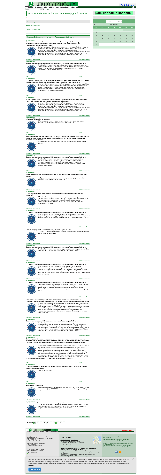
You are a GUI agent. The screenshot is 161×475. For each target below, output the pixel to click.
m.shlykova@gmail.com (36, 440)
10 (64, 423)
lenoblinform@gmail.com (70, 444)
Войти (48, 9)
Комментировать (85, 59)
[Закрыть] (133, 459)
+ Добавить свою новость (33, 59)
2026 (116, 24)
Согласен (35, 469)
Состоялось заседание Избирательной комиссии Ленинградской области (52, 321)
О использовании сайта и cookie (35, 449)
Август (112, 24)
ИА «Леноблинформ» (122, 440)
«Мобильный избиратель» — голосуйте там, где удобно (46, 403)
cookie (97, 459)
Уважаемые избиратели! (34, 385)
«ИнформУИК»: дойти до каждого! (38, 119)
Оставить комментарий (33, 25)
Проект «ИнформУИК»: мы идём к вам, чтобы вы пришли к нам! (49, 230)
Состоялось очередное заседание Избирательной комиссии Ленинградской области (56, 63)
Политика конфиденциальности (35, 450)
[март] (94, 24)
